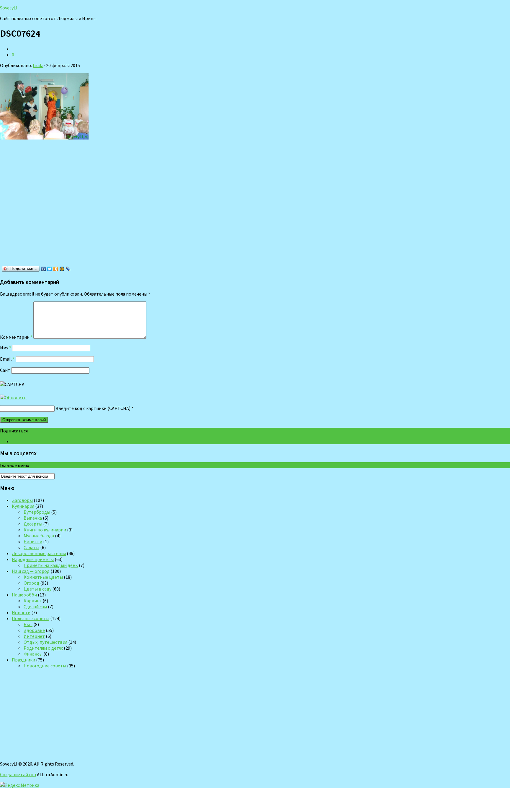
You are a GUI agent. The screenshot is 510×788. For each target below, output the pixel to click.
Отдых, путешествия (45, 642)
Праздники (23, 660)
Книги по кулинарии (45, 530)
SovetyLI (8, 8)
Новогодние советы (45, 666)
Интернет (34, 636)
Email (7, 359)
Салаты (31, 547)
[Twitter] (50, 269)
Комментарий (16, 337)
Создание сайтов (18, 774)
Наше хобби (24, 595)
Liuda (38, 65)
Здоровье (34, 630)
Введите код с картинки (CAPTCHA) (92, 408)
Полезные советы (30, 618)
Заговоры (22, 500)
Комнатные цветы (43, 577)
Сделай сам (35, 606)
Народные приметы (33, 559)
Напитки (33, 541)
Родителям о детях (43, 648)
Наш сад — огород (31, 571)
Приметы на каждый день (51, 565)
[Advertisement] (85, 204)
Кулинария (23, 506)
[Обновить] (13, 398)
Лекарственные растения (39, 553)
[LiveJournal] (68, 269)
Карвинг (33, 601)
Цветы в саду (37, 589)
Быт (28, 624)
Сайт (5, 370)
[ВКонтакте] (43, 269)
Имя (5, 348)
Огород (31, 583)
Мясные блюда (39, 536)
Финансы (33, 654)
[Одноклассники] (56, 269)
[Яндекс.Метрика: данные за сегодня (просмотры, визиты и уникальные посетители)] (19, 785)
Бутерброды (37, 512)
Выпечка (33, 518)
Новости (21, 612)
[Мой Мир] (62, 269)
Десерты (33, 524)
